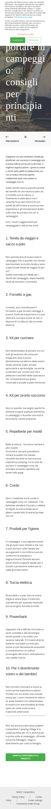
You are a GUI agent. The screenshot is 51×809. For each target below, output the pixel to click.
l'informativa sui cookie (23, 17)
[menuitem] (18, 797)
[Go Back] (25, 137)
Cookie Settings (35, 800)
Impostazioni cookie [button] (25, 34)
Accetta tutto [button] (18, 40)
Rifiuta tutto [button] (34, 40)
